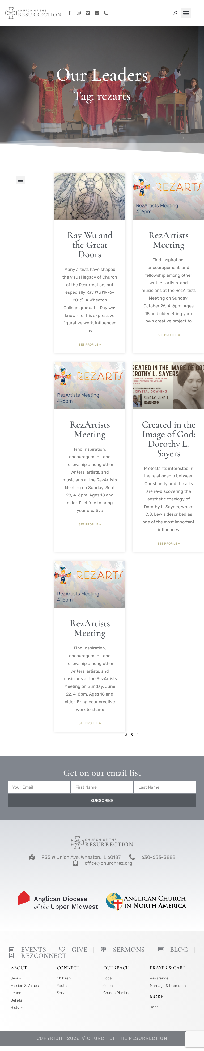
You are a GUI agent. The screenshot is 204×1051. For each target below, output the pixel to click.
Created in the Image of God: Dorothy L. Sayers (169, 439)
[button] (186, 13)
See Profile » (90, 344)
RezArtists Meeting (168, 239)
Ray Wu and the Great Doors (90, 244)
